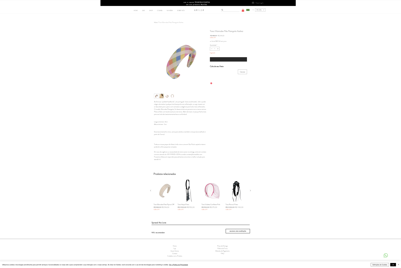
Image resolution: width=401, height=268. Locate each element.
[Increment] (218, 48)
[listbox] (260, 9)
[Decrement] (211, 48)
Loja (174, 248)
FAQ (222, 253)
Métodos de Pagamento (222, 251)
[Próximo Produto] (250, 190)
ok (393, 265)
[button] (151, 10)
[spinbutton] (215, 48)
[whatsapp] (386, 255)
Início (155, 22)
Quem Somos (175, 251)
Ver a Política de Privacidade (178, 265)
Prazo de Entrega (222, 246)
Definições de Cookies (379, 265)
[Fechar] (398, 264)
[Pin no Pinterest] (211, 83)
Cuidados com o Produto (174, 256)
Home (175, 246)
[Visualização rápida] (165, 191)
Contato (174, 253)
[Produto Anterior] (150, 190)
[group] (200, 196)
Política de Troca (222, 248)
